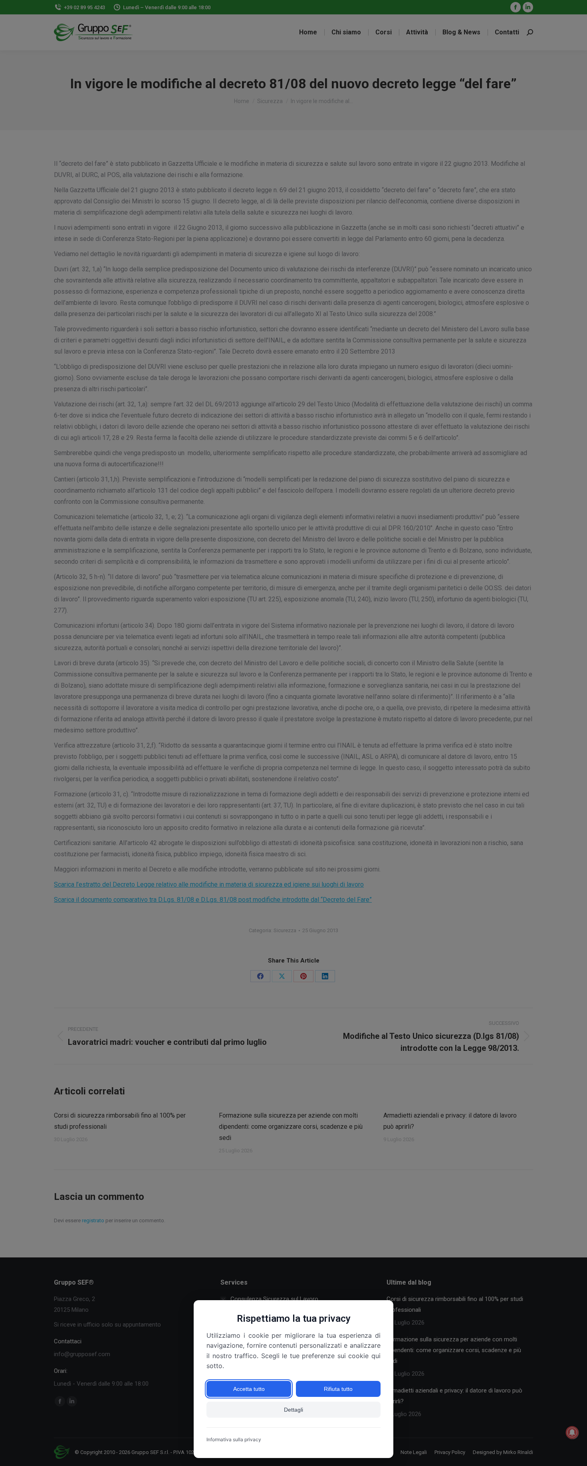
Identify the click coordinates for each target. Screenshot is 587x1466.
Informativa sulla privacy (233, 1439)
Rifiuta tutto (338, 1389)
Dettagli (293, 1409)
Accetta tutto (249, 1389)
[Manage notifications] (572, 1432)
